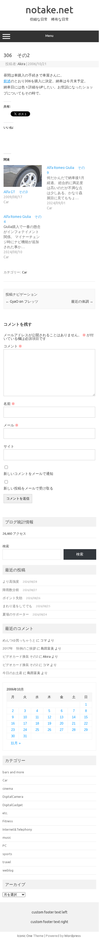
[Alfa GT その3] (23, 176)
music (7, 837)
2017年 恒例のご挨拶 (19, 648)
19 (49, 723)
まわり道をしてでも (17, 606)
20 (61, 723)
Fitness (8, 821)
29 (86, 730)
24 (25, 730)
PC (5, 845)
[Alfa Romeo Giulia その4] (25, 237)
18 (37, 723)
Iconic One (24, 935)
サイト (9, 446)
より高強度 (11, 581)
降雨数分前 (11, 590)
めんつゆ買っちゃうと (19, 640)
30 (13, 736)
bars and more (13, 772)
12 (49, 717)
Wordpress (72, 935)
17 (25, 723)
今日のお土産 (12, 673)
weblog (8, 870)
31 (25, 736)
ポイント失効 (12, 598)
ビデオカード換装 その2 (20, 656)
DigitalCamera (13, 796)
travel (7, 862)
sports (7, 854)
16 (13, 723)
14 (73, 717)
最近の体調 (82, 301)
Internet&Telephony (17, 829)
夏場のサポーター (16, 614)
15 (86, 717)
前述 (7, 81)
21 (73, 723)
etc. (5, 813)
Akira (21, 64)
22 (86, 723)
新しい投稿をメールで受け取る (28, 488)
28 (73, 730)
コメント (13, 346)
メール (11, 425)
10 (25, 717)
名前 (9, 404)
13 (61, 717)
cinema (8, 788)
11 (37, 717)
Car (24, 272)
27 (61, 730)
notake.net (49, 9)
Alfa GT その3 (16, 192)
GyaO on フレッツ (22, 301)
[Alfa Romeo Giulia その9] (68, 188)
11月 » (16, 743)
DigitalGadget (13, 805)
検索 (6, 546)
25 (37, 730)
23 (13, 730)
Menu (49, 36)
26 (49, 730)
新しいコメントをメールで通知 (28, 474)
